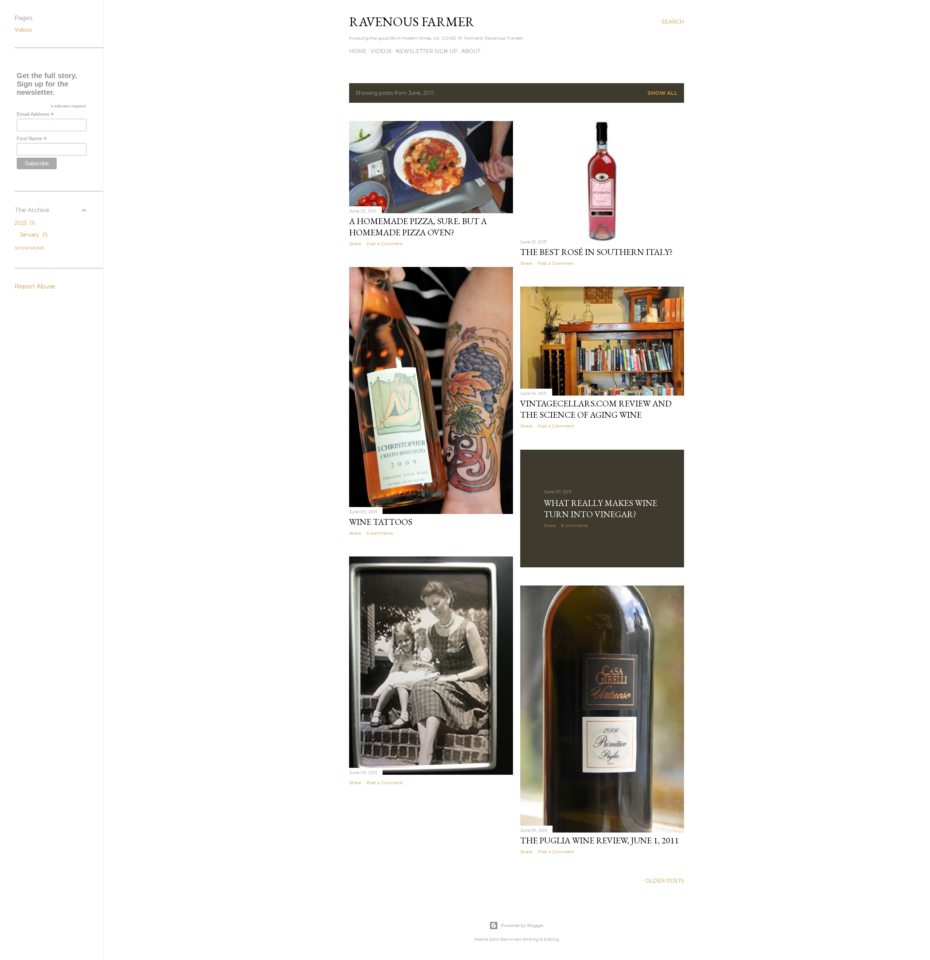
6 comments (380, 533)
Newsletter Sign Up (426, 51)
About (470, 51)
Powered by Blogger (522, 925)
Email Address (35, 114)
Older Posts (664, 881)
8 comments (574, 525)
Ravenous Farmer (411, 21)
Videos (381, 51)
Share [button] (355, 243)
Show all (662, 93)
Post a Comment (385, 243)
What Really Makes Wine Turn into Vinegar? (600, 508)
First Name (31, 138)
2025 (24, 223)
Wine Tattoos (380, 521)
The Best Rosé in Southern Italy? (596, 252)
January (33, 234)
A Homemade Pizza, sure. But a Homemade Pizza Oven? (418, 226)
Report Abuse (35, 286)
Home (358, 51)
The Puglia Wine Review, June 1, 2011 (599, 840)
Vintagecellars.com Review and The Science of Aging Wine (596, 409)
